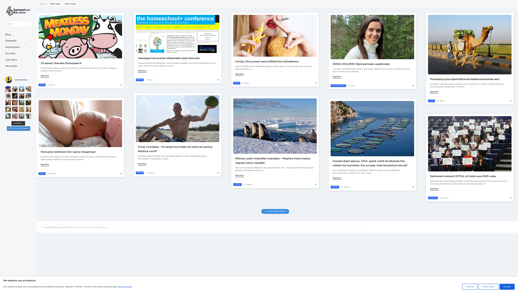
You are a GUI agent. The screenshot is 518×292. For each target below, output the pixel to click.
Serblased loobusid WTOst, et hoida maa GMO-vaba (463, 176)
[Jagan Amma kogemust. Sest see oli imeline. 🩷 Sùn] (28, 116)
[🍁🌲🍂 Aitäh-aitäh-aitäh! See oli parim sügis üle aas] (28, 109)
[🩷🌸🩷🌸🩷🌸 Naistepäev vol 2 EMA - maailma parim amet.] (8, 96)
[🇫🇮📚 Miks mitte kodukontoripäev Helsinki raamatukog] (15, 89)
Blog (8, 34)
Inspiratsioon (12, 47)
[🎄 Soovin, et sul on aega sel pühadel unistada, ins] (15, 102)
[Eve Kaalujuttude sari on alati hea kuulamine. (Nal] (8, 89)
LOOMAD (237, 184)
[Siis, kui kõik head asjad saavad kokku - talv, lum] (28, 96)
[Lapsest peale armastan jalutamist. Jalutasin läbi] (8, 116)
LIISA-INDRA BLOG (338, 86)
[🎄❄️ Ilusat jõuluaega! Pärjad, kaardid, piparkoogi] (28, 102)
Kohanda (470, 286)
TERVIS (42, 85)
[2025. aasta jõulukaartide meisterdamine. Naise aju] (8, 109)
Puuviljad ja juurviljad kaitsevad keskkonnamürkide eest (464, 79)
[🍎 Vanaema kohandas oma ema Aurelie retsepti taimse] (21, 109)
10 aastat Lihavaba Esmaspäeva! (61, 63)
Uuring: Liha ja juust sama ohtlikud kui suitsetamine (267, 61)
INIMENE (140, 80)
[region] (259, 284)
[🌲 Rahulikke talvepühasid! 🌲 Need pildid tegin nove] (21, 102)
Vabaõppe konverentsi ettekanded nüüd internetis (169, 58)
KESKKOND (433, 198)
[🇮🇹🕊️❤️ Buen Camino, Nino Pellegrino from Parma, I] (21, 96)
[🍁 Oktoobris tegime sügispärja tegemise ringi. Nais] (15, 109)
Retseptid (10, 40)
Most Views (70, 4)
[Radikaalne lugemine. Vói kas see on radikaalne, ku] (28, 89)
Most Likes (55, 4)
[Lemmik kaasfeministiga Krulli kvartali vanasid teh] (21, 116)
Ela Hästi (10, 53)
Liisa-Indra (11, 59)
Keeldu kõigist (489, 286)
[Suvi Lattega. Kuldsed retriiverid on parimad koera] (15, 116)
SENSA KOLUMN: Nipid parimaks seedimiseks (361, 64)
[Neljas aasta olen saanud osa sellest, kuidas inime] (8, 102)
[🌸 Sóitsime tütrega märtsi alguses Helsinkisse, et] (21, 89)
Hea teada (11, 66)
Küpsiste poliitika (124, 286)
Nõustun (507, 286)
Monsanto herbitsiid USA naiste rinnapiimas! (68, 152)
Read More (45, 76)
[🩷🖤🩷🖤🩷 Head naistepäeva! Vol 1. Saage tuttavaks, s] (15, 96)
